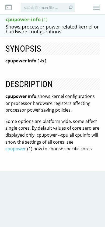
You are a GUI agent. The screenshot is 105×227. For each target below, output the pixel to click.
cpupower (15, 149)
